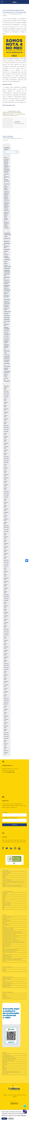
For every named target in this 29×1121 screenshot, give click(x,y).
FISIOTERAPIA (7, 315)
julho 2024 (6, 456)
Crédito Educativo (6, 986)
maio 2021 (6, 564)
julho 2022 (6, 525)
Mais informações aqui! (9, 105)
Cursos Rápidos (5, 924)
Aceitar (4, 1118)
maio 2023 (6, 495)
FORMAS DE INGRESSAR (7, 977)
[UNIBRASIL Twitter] (8, 848)
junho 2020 (6, 596)
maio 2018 (6, 667)
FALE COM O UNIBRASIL (7, 992)
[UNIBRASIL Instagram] (16, 848)
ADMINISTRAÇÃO (12, 111)
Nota (8, 115)
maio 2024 (6, 460)
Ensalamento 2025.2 (6, 957)
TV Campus (4, 1064)
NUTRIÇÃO (6, 336)
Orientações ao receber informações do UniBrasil (13, 942)
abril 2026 (6, 396)
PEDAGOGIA (6, 338)
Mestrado (4, 922)
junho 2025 (6, 427)
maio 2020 (6, 598)
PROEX (3, 897)
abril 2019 (6, 635)
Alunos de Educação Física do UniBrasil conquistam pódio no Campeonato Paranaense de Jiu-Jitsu (7, 166)
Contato (4, 994)
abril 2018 (6, 669)
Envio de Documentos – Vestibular (9, 940)
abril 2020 (6, 600)
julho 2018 (6, 663)
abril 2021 (6, 566)
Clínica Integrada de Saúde (8, 1060)
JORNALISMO (7, 319)
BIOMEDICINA (7, 249)
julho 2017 (6, 698)
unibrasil (5, 15)
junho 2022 (6, 527)
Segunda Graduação (6, 984)
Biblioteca (4, 1068)
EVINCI (3, 899)
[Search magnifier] (17, 152)
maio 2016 (6, 736)
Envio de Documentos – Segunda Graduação (12, 932)
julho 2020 (6, 594)
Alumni (3, 961)
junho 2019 (6, 631)
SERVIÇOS (4, 1052)
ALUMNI (5, 236)
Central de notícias (6, 903)
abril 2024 (6, 462)
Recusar (11, 1118)
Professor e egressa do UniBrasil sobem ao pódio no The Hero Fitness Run (6, 196)
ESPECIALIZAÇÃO (7, 311)
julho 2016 (6, 732)
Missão (3, 878)
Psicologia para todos (7, 955)
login (13, 138)
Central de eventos (6, 904)
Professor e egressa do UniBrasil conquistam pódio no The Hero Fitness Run (6, 206)
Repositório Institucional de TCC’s (9, 951)
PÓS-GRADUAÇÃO (6, 920)
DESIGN (5, 261)
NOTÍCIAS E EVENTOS (7, 966)
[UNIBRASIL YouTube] (20, 848)
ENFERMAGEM (7, 268)
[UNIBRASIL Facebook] (4, 848)
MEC (6, 115)
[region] (14, 860)
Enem (3, 953)
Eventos (4, 970)
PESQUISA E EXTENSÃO (7, 891)
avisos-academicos (6, 944)
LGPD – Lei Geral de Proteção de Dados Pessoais (13, 882)
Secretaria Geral (6, 1054)
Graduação (4, 918)
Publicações (5, 893)
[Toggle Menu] (2, 1)
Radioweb (4, 1062)
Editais (3, 901)
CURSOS (4, 915)
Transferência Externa (7, 982)
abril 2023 (6, 497)
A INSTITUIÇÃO (5, 870)
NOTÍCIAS (11, 114)
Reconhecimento (14, 115)
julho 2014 (6, 750)
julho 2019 (6, 629)
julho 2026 (6, 391)
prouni (3, 926)
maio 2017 (6, 702)
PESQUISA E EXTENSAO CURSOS (6, 341)
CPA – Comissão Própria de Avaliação (10, 1072)
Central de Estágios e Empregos (9, 1058)
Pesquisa (4, 895)
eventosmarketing (6, 945)
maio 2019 (6, 633)
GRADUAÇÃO (6, 114)
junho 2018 (6, 665)
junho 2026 (6, 393)
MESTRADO (6, 331)
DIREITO (6, 263)
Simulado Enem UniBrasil (7, 928)
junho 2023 (6, 493)
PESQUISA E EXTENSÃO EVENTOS (6, 346)
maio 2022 (6, 529)
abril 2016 (6, 738)
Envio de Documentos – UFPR (8, 938)
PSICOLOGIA (6, 354)
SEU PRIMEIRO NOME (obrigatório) (9, 818)
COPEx (5, 352)
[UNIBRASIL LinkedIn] (12, 848)
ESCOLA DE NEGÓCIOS (16, 112)
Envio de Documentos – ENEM (8, 934)
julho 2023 (6, 491)
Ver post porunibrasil (19, 123)
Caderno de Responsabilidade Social (10, 949)
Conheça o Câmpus (6, 872)
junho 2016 (6, 734)
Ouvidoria (4, 996)
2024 (3, 906)
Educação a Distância (7, 917)
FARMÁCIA (6, 313)
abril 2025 (6, 431)
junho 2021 (6, 562)
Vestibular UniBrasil (6, 979)
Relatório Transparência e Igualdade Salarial (12, 885)
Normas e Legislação (6, 880)
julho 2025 (6, 425)
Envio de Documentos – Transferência (10, 936)
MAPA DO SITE (5, 1073)
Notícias (4, 968)
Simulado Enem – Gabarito (8, 930)
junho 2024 (6, 458)
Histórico (4, 876)
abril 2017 (6, 704)
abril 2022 (6, 531)
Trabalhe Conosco (6, 998)
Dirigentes (4, 883)
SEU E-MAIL (5, 812)
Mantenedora (5, 874)
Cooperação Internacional (8, 1056)
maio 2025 (6, 429)
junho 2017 (6, 700)
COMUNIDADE (7, 259)
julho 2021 (6, 560)
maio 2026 (6, 395)
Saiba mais (23, 1115)
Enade (3, 1066)
